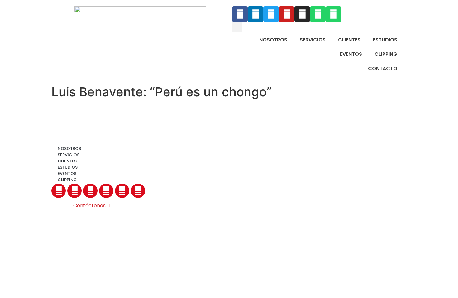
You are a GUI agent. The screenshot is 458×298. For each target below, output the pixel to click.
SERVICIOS (313, 39)
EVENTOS (351, 54)
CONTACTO (382, 68)
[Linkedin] (255, 14)
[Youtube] (286, 14)
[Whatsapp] (318, 14)
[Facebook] (240, 14)
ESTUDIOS (385, 39)
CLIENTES (349, 39)
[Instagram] (302, 14)
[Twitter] (271, 14)
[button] (237, 27)
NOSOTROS (273, 39)
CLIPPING (386, 54)
